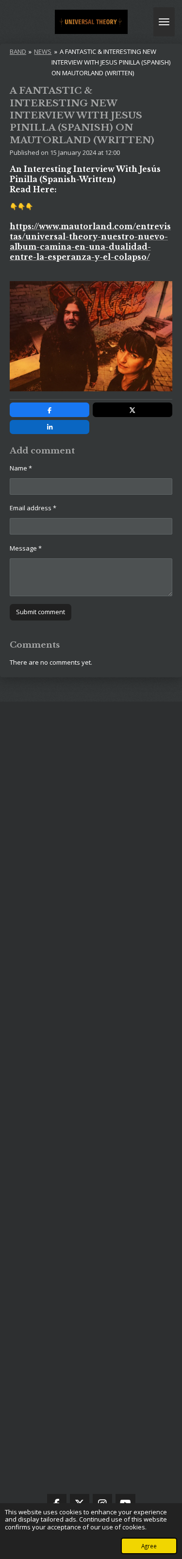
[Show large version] (91, 336)
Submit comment (40, 611)
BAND (18, 51)
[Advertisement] (91, 1102)
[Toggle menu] (164, 21)
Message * (26, 548)
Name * (21, 468)
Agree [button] (149, 1546)
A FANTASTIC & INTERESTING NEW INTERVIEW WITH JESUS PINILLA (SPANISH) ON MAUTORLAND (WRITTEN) (110, 62)
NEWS (42, 51)
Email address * (33, 507)
